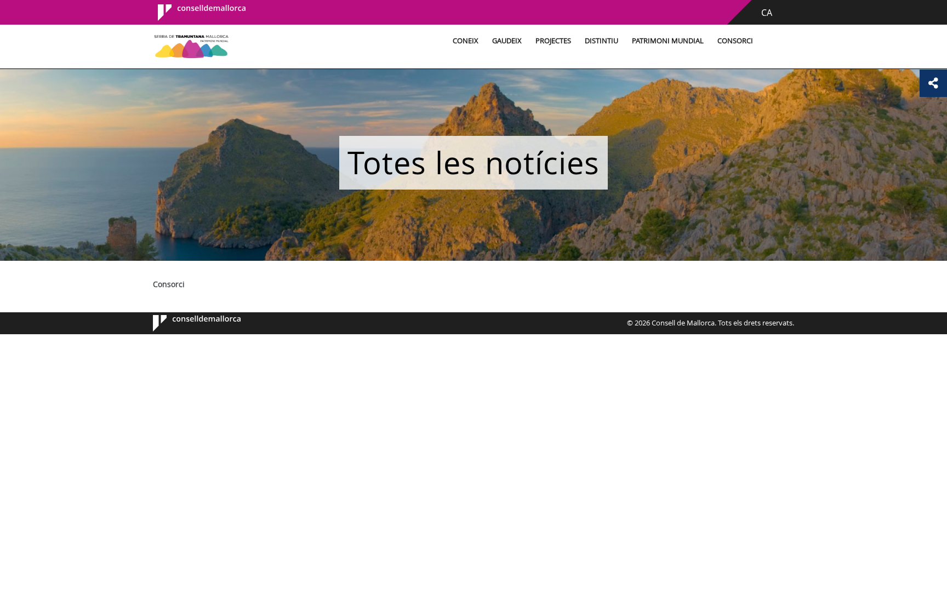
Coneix (465, 40)
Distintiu (601, 40)
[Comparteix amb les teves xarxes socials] (933, 83)
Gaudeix (507, 40)
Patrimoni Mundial (668, 40)
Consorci (735, 40)
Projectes (553, 40)
